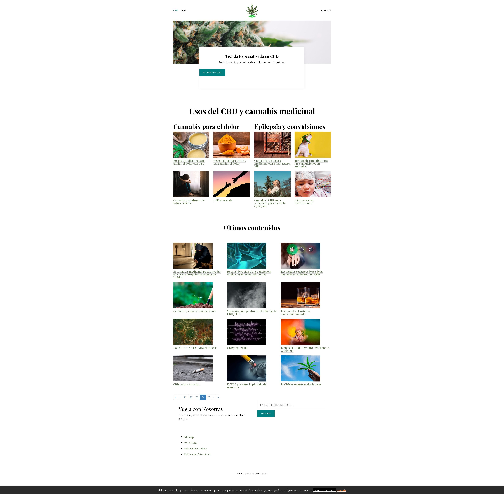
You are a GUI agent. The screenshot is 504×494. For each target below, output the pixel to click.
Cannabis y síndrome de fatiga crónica (189, 201)
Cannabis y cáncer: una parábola (194, 311)
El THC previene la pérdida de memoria (246, 385)
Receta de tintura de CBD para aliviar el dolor (229, 162)
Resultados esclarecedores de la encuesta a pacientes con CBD (302, 273)
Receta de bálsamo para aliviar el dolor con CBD (189, 162)
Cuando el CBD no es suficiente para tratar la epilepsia (270, 203)
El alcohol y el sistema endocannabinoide (295, 312)
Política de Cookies (195, 448)
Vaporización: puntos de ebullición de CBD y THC (252, 312)
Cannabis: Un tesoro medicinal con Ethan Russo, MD (272, 163)
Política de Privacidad (197, 454)
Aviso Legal (190, 442)
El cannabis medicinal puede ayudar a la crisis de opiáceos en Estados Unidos (197, 274)
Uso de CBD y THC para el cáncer (194, 348)
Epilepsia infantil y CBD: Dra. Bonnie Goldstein (305, 349)
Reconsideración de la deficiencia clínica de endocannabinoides (249, 273)
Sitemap (189, 437)
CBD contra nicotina (186, 384)
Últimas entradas (212, 72)
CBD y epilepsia (237, 348)
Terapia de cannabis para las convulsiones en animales (311, 163)
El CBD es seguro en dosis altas (301, 384)
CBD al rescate (222, 200)
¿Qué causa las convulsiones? (304, 201)
